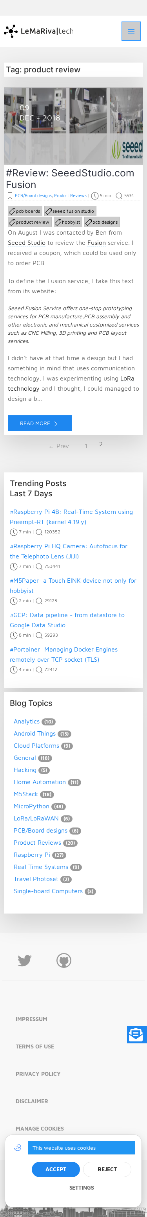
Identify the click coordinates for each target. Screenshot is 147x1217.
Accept (55, 1169)
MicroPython (31, 806)
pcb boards (28, 211)
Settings (81, 1187)
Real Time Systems (41, 866)
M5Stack (26, 793)
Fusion (96, 242)
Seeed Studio (26, 242)
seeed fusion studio (73, 211)
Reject (107, 1169)
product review (32, 222)
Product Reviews (70, 195)
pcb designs (105, 222)
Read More (36, 423)
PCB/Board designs (33, 195)
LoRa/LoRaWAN (36, 818)
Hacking (25, 769)
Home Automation (40, 781)
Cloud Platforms (36, 745)
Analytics (27, 721)
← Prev (58, 445)
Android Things (35, 733)
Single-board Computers (48, 890)
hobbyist (71, 222)
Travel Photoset (36, 878)
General (25, 757)
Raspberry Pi (32, 854)
